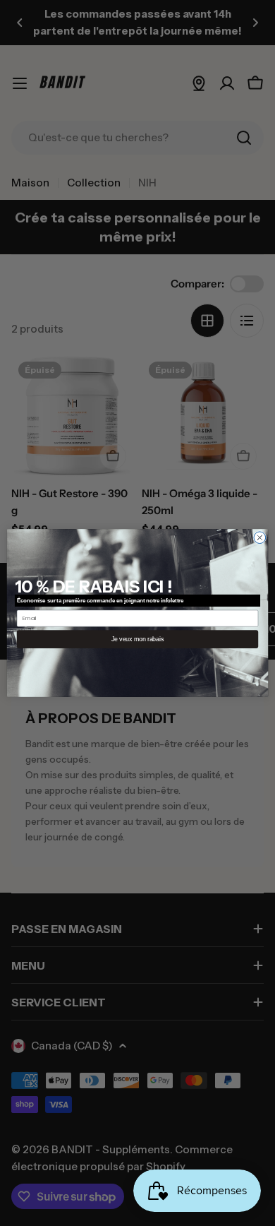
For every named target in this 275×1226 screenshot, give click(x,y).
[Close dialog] (260, 538)
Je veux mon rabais (137, 639)
